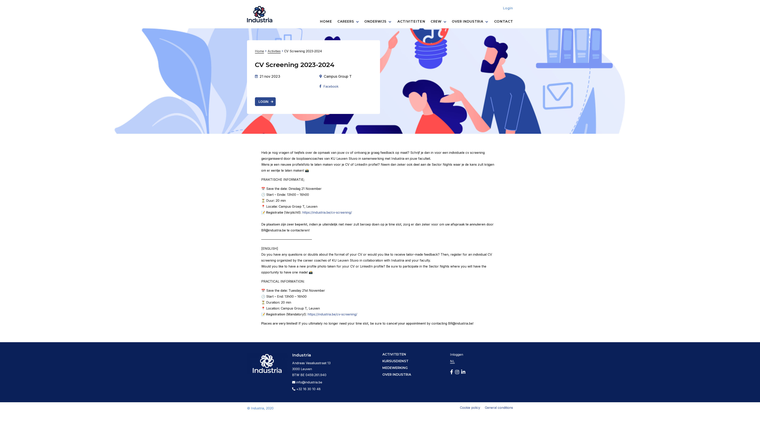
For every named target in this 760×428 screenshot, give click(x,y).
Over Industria (467, 21)
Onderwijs (375, 21)
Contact (503, 21)
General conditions (499, 408)
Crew (436, 21)
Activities (274, 51)
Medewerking (395, 368)
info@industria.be (308, 382)
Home (326, 21)
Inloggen (456, 354)
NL (452, 361)
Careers (345, 21)
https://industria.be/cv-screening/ (327, 212)
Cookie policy (470, 408)
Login (508, 8)
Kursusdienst (395, 361)
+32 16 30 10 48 (308, 389)
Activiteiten (411, 21)
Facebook (330, 86)
